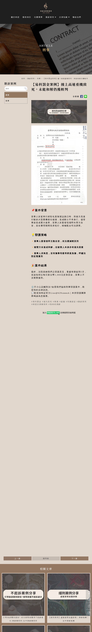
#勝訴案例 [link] (82, 301)
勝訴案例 (50, 17)
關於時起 (15, 17)
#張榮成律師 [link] (54, 304)
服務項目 (27, 17)
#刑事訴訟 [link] (71, 301)
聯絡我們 (77, 17)
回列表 (46, 558)
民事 (7, 101)
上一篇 (17, 558)
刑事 (39, 78)
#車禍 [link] (56, 301)
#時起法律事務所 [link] (39, 304)
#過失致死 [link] (47, 301)
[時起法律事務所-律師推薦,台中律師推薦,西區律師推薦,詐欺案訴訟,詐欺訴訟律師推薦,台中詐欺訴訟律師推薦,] (46, 8)
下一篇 (74, 558)
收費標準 (38, 17)
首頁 (23, 78)
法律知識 (63, 17)
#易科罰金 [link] (36, 301)
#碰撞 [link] (62, 301)
